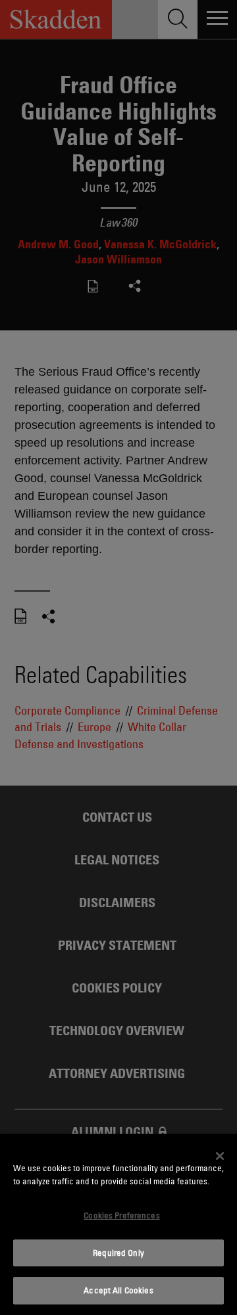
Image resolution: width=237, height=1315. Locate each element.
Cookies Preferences (121, 1215)
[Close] (220, 1156)
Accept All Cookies (118, 1290)
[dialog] (118, 1224)
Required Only (118, 1252)
